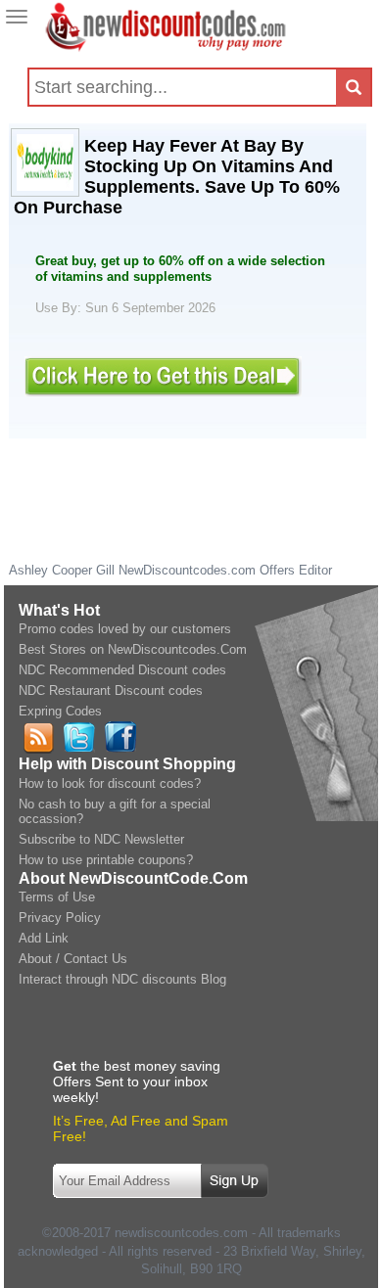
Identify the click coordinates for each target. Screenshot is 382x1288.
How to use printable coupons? (106, 859)
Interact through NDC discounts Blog (122, 979)
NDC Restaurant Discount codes (111, 690)
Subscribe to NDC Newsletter (101, 839)
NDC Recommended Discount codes (122, 670)
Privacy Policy (60, 917)
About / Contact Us (73, 958)
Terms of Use (57, 897)
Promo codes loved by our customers (125, 628)
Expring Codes (60, 711)
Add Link (44, 938)
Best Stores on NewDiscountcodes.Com (133, 649)
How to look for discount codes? (110, 783)
